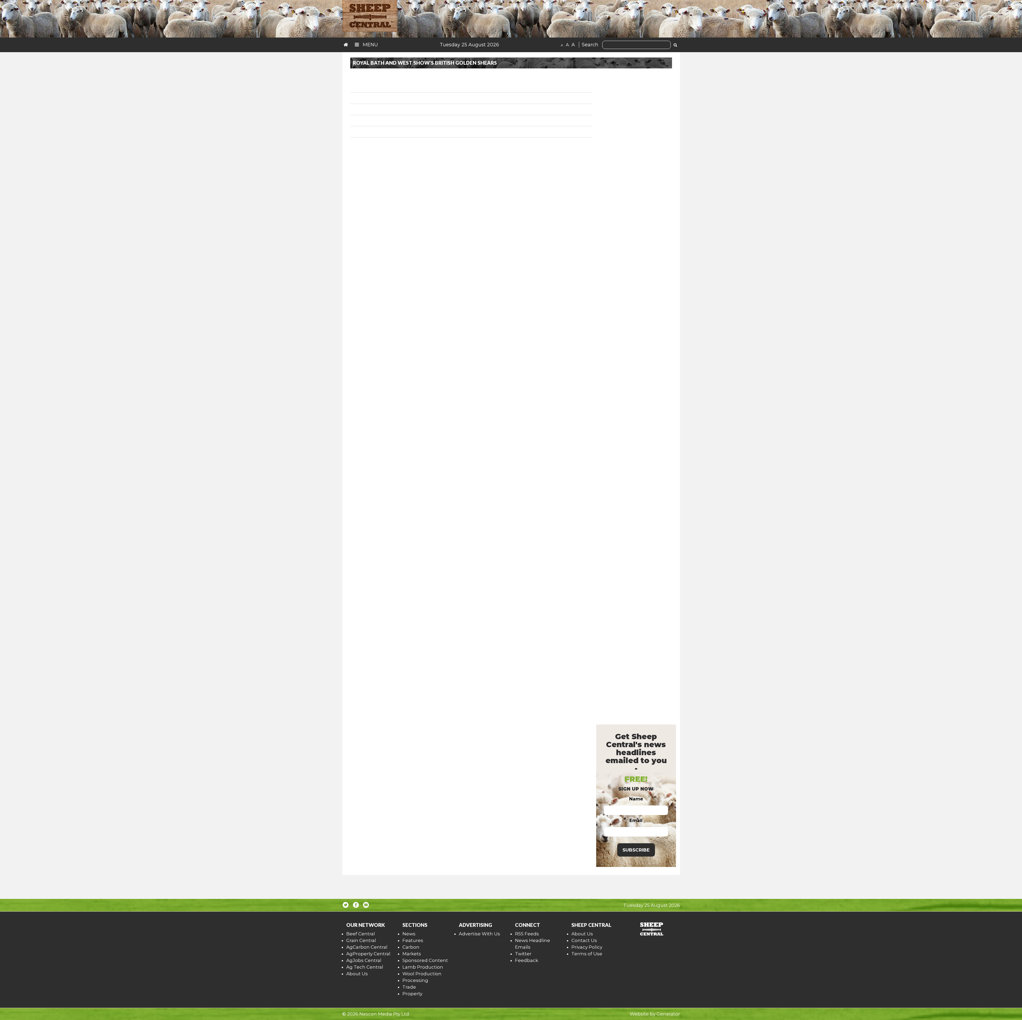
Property (412, 993)
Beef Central (360, 933)
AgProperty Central (368, 953)
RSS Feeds (527, 933)
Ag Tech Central (364, 967)
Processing (415, 980)
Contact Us (584, 940)
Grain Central (361, 940)
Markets (411, 953)
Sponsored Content (425, 960)
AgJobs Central (363, 960)
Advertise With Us (479, 933)
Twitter (523, 953)
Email (635, 820)
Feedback (526, 960)
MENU (369, 45)
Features (412, 940)
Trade (409, 987)
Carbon (410, 947)
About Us (357, 973)
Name (636, 798)
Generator (668, 1014)
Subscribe (636, 850)
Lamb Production (422, 967)
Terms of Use (586, 953)
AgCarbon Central (367, 947)
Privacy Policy (586, 947)
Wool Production (422, 973)
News (408, 933)
